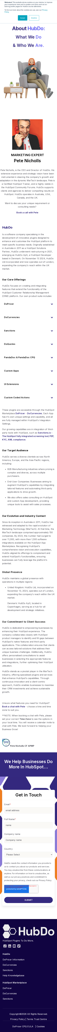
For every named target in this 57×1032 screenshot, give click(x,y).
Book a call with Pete (27, 212)
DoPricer (20, 413)
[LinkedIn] (9, 946)
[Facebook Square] (5, 946)
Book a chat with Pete (13, 706)
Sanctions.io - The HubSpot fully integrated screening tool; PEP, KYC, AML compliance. (28, 436)
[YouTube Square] (14, 946)
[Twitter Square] (19, 946)
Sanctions (8, 970)
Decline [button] (34, 18)
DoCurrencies (34, 413)
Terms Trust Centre (37, 1019)
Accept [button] (22, 18)
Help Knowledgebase (13, 975)
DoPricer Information (13, 959)
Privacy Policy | (18, 1019)
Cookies (41, 1026)
